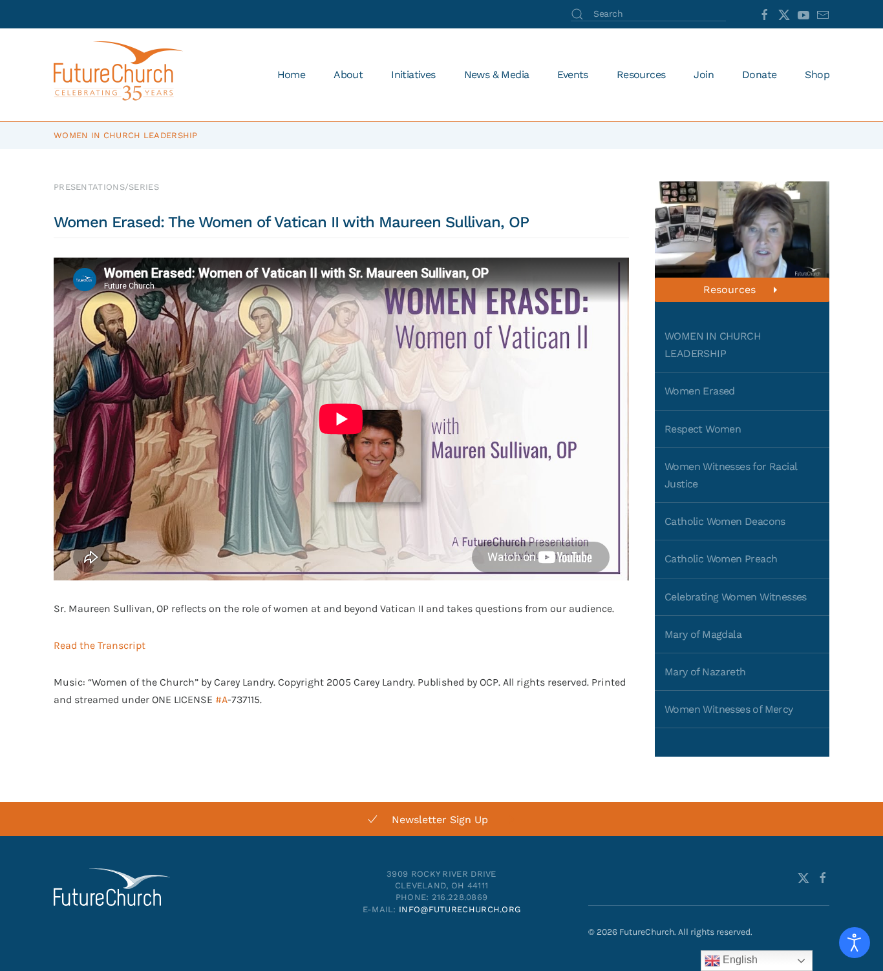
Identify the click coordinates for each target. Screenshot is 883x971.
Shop (817, 74)
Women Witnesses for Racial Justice (731, 475)
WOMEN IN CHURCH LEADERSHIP (713, 345)
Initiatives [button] (413, 74)
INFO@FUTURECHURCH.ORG (459, 909)
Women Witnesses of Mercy (729, 709)
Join (704, 74)
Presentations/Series (106, 187)
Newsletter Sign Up (440, 819)
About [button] (348, 74)
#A (221, 699)
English (739, 959)
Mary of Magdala (703, 634)
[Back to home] (120, 74)
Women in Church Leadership (126, 135)
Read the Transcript (99, 645)
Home (291, 74)
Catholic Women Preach (721, 559)
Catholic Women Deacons (725, 521)
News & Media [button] (496, 74)
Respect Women (703, 429)
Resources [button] (641, 74)
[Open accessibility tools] (854, 942)
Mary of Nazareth (705, 672)
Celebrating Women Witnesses (736, 597)
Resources (729, 289)
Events (572, 74)
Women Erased (700, 391)
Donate (759, 74)
